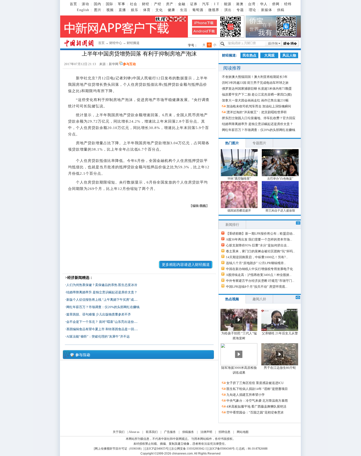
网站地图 (243, 432)
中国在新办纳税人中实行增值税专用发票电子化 (259, 269)
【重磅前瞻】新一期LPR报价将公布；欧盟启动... (260, 233)
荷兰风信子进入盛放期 (280, 210)
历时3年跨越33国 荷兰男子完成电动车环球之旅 (255, 83)
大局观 (269, 55)
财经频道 (133, 43)
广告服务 (170, 432)
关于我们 (119, 432)
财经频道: (229, 55)
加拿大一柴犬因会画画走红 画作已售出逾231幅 (255, 100)
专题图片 (259, 143)
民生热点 (249, 55)
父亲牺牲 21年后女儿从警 (280, 333)
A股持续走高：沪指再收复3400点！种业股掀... (259, 275)
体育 (147, 10)
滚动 (85, 4)
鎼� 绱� (290, 43)
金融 (181, 4)
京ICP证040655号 (157, 448)
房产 (169, 4)
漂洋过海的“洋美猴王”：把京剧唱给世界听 (256, 112)
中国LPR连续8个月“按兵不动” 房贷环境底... (256, 286)
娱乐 (134, 10)
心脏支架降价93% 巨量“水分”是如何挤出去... (257, 245)
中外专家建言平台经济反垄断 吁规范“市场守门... (260, 281)
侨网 (275, 4)
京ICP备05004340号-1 (223, 448)
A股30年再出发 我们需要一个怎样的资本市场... (259, 239)
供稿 (280, 10)
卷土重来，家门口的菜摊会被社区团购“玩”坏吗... (260, 251)
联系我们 (152, 432)
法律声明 (206, 432)
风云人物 (289, 55)
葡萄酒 (197, 10)
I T (216, 4)
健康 (171, 10)
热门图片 (232, 143)
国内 (97, 4)
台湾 (251, 4)
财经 (145, 4)
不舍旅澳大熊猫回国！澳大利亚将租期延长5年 (255, 77)
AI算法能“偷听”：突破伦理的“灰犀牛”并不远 (98, 336)
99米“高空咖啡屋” (239, 178)
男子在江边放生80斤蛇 (280, 368)
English (83, 10)
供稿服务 (188, 432)
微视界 (213, 10)
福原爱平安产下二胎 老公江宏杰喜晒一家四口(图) (257, 94)
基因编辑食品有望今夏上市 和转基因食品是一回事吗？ (105, 329)
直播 (122, 10)
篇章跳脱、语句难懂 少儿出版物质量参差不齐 (98, 314)
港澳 (239, 4)
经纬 (288, 4)
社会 (133, 4)
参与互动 (129, 64)
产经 (157, 4)
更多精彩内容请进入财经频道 (186, 265)
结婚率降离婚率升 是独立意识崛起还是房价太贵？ (101, 292)
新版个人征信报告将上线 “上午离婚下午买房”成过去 (103, 299)
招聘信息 (224, 432)
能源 (227, 4)
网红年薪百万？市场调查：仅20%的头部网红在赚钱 (102, 307)
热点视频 (232, 299)
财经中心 (115, 43)
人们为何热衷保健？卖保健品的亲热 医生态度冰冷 (101, 285)
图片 (97, 10)
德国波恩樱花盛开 (239, 210)
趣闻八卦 (259, 299)
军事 (121, 4)
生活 (183, 10)
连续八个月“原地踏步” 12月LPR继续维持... (256, 263)
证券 (193, 4)
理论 (252, 10)
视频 (110, 10)
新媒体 (266, 10)
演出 (228, 10)
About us (134, 432)
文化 (159, 10)
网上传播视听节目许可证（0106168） (119, 448)
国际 (109, 4)
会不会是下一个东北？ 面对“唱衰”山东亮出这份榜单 (103, 322)
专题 (240, 10)
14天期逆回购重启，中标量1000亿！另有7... (257, 257)
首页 (73, 4)
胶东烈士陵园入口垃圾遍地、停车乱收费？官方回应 (258, 118)
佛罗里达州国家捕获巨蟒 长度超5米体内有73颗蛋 (257, 88)
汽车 (205, 4)
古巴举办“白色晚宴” (280, 178)
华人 (263, 4)
